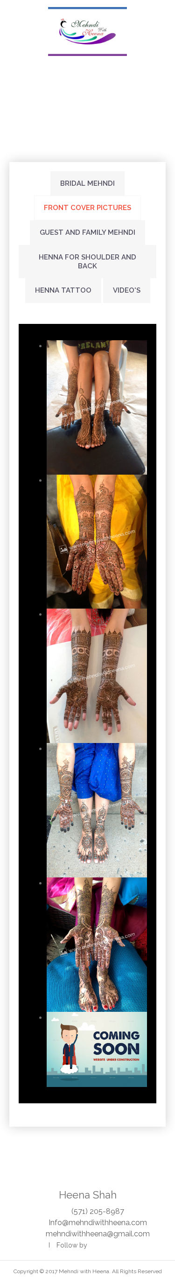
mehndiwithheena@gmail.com (98, 1233)
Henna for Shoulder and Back (87, 261)
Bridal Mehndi (87, 183)
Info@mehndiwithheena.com (98, 1222)
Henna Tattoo (63, 290)
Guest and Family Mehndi (87, 232)
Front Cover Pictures (87, 207)
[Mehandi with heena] (87, 31)
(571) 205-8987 (97, 1211)
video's (126, 290)
